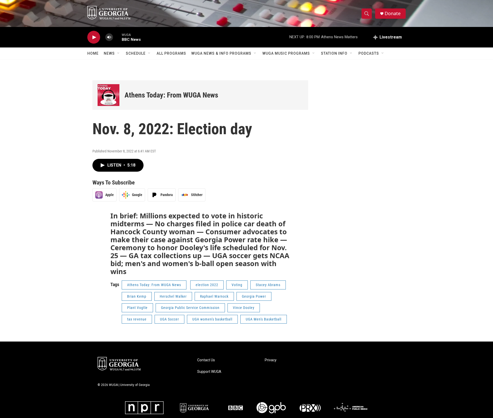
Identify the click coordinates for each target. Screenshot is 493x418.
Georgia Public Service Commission (190, 308)
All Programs (171, 53)
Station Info (334, 53)
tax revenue (137, 319)
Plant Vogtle (137, 308)
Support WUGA (209, 372)
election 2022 (207, 285)
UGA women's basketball (212, 319)
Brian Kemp (136, 296)
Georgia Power (254, 296)
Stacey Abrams (268, 285)
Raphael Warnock (214, 296)
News (109, 53)
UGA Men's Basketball (263, 319)
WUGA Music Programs (286, 53)
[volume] (109, 37)
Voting (237, 285)
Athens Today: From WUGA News (171, 95)
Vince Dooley (243, 308)
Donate (393, 13)
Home (93, 53)
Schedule (136, 53)
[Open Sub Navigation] (119, 53)
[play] (94, 37)
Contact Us (206, 360)
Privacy (271, 360)
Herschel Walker (173, 296)
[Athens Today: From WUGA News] (108, 95)
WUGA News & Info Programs (221, 53)
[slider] (117, 37)
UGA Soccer (169, 319)
